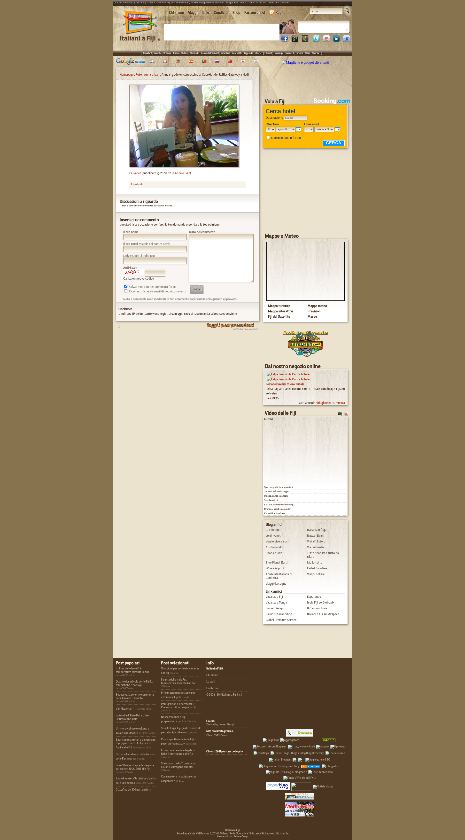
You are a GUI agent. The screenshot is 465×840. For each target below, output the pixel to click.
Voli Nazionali (124, 708)
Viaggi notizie (316, 574)
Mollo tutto (314, 562)
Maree (312, 316)
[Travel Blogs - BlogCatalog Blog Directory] (297, 752)
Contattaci (212, 688)
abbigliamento (325, 403)
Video (307, 53)
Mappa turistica (279, 306)
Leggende (248, 53)
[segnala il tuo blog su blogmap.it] (286, 771)
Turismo (299, 53)
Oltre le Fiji (259, 53)
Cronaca (167, 53)
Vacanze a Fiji (274, 596)
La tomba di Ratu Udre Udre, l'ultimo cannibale (132, 717)
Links (206, 12)
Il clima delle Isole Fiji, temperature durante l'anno (132, 670)
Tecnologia (278, 53)
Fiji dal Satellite (279, 316)
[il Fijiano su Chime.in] (305, 41)
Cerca (333, 143)
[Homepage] (140, 36)
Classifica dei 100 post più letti (133, 789)
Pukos (224, 735)
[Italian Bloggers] (280, 759)
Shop (236, 12)
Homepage (126, 74)
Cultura (184, 53)
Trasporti (289, 53)
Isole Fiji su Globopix (320, 602)
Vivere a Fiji (317, 53)
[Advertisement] (222, 32)
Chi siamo (176, 12)
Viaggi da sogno (276, 583)
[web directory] (299, 796)
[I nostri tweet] (316, 41)
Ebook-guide (274, 553)
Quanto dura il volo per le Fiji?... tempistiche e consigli (134, 683)
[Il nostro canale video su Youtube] (326, 41)
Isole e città (237, 53)
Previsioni (314, 311)
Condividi (221, 12)
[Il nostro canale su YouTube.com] (346, 413)
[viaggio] (322, 745)
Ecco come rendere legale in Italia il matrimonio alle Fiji (178, 752)
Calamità (158, 53)
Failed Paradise (317, 568)
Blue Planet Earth (277, 562)
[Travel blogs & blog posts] (311, 765)
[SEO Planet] (318, 759)
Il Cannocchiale (317, 608)
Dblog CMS (213, 735)
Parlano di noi (254, 12)
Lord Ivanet (273, 535)
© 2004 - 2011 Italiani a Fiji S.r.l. (224, 694)
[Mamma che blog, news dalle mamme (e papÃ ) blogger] (310, 739)
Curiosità (194, 53)
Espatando (314, 596)
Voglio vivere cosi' (277, 541)
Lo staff (210, 681)
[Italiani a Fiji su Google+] (295, 41)
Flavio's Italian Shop (279, 614)
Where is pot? (275, 568)
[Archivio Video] (340, 413)
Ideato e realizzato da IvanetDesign (232, 836)
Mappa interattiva (281, 311)
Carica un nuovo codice (138, 278)
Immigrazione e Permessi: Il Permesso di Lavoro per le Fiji (178, 705)
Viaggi (193, 12)
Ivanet (137, 173)
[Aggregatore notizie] (290, 739)
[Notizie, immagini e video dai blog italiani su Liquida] (301, 785)
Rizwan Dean (315, 535)
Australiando (274, 547)
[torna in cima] (116, 326)
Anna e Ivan (151, 74)
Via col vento (315, 547)
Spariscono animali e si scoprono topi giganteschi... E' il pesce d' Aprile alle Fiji (135, 743)
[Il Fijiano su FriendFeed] (346, 41)
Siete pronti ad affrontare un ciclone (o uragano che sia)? (178, 765)
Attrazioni (147, 53)
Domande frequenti (210, 53)
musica (340, 403)
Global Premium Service (281, 620)
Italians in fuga (316, 530)
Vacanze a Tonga (276, 602)
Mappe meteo (317, 306)
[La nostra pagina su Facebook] (284, 41)
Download (225, 53)
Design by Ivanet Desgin (220, 724)
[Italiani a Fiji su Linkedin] (336, 41)
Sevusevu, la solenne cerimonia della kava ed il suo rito (135, 696)
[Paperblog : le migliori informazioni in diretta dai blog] (277, 785)
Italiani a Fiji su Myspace (323, 614)
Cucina (176, 53)
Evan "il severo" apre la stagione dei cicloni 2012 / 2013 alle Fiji (135, 767)
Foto (139, 74)
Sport (269, 53)
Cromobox (272, 530)
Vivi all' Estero (316, 541)
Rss (278, 12)
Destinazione (274, 117)
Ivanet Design (275, 608)
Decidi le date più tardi (286, 138)
